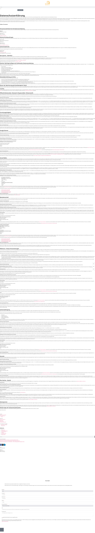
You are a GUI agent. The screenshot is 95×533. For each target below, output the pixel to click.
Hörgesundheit (3, 431)
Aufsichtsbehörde (22, 392)
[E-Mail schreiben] (93, 264)
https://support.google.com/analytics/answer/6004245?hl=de (42, 155)
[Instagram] (3, 445)
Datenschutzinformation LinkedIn (6, 191)
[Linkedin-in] (5, 445)
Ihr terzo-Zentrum (4, 504)
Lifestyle (2, 432)
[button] (0, 8)
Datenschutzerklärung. (5, 521)
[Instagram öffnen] (93, 269)
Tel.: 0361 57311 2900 (3, 52)
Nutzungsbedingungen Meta (5, 190)
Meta (15, 194)
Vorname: (3, 493)
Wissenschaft (3, 434)
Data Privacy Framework (91, 147)
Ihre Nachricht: (4, 511)
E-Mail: (3, 500)
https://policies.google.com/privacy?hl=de (35, 149)
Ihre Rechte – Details (18, 61)
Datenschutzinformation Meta (5, 189)
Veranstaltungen (3, 433)
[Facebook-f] (1, 445)
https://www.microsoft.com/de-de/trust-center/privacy (49, 223)
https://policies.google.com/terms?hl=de (58, 149)
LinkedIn (18, 194)
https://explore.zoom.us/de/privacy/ (39, 301)
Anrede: (3, 489)
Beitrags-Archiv (2, 427)
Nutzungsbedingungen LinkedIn (6, 192)
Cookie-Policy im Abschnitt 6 (29, 90)
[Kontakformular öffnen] (93, 266)
